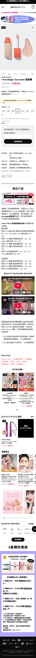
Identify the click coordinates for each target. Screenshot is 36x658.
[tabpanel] (12, 503)
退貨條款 (12, 651)
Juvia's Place (6, 77)
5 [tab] (12, 518)
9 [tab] (20, 518)
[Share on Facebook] (7, 176)
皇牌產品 (29, 359)
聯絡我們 (19, 652)
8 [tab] (18, 518)
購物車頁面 (18, 618)
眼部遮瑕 (23, 74)
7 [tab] (16, 518)
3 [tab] (8, 518)
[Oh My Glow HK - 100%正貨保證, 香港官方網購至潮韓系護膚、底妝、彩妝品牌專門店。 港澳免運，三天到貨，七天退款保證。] (18, 7)
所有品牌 (31, 523)
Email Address (9, 133)
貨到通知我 (18, 141)
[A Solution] (27, 529)
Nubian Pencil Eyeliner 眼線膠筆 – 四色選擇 (9, 442)
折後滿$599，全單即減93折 (19, 161)
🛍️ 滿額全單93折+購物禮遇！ (10, 12)
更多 (32, 417)
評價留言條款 (12, 652)
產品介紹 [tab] (18, 188)
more (15, 94)
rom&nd (10, 393)
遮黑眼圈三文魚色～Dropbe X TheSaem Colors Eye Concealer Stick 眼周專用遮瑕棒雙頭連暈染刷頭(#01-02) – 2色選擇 (26, 480)
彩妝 (3, 74)
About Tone (6, 474)
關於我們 (25, 652)
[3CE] (12, 529)
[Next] (33, 390)
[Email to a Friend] (10, 176)
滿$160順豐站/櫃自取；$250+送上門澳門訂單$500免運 (20, 155)
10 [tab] (22, 518)
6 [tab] (14, 518)
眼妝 (24, 361)
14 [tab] (30, 518)
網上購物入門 (20, 651)
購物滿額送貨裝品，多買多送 (19, 164)
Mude (26, 393)
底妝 (9, 74)
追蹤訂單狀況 (29, 651)
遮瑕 (15, 74)
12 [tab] (26, 518)
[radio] (4, 111)
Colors (4, 107)
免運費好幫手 (18, 359)
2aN (4, 533)
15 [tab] (32, 518)
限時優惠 (20, 364)
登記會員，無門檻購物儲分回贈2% (20, 168)
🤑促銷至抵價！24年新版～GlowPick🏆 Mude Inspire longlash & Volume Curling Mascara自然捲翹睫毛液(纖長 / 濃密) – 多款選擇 (26, 399)
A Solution (27, 533)
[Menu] (3, 7)
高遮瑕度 (5, 361)
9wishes (19, 533)
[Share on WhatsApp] (3, 176)
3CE (12, 533)
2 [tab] (6, 518)
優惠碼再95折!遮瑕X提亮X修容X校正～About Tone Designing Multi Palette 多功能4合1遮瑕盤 (9, 479)
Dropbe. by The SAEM (25, 474)
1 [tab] (4, 518)
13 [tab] (28, 518)
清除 (3, 114)
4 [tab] (10, 518)
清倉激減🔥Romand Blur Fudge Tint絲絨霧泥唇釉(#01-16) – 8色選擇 (9, 397)
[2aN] (5, 529)
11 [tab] (24, 518)
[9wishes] (20, 529)
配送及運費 (5, 651)
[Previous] (3, 390)
